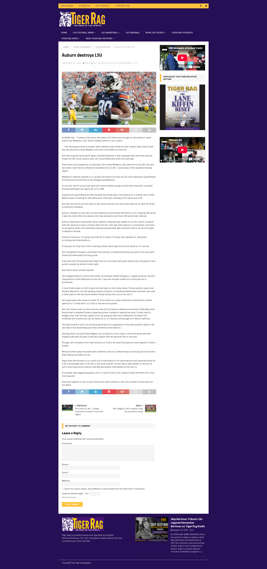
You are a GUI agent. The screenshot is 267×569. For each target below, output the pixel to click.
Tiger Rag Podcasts (182, 32)
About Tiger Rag (102, 5)
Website (66, 480)
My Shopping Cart (123, 5)
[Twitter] (206, 5)
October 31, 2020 (73, 63)
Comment (67, 443)
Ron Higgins (90, 63)
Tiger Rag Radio (69, 38)
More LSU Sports (155, 32)
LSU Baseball (133, 32)
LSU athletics (107, 63)
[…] (201, 551)
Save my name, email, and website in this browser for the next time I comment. (105, 488)
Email (65, 472)
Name (65, 464)
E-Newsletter (84, 5)
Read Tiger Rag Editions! (99, 38)
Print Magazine (67, 5)
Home (64, 32)
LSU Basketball (109, 32)
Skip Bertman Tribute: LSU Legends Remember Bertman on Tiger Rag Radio (188, 522)
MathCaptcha (72, 497)
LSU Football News (83, 32)
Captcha (66, 493)
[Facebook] (200, 5)
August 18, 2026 (180, 530)
